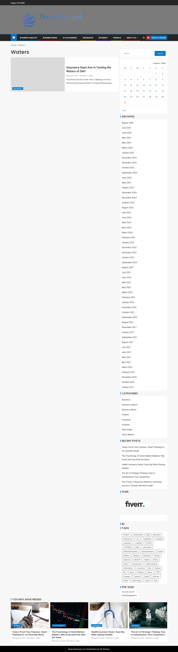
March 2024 (127, 232)
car (137, 539)
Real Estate (127, 429)
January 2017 (128, 387)
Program (126, 576)
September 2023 (129, 262)
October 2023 (128, 257)
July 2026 (126, 128)
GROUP (137, 559)
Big (148, 534)
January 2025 (128, 187)
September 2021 (129, 337)
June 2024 (126, 217)
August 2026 (127, 123)
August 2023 (127, 267)
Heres (155, 559)
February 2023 (128, 297)
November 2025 (129, 162)
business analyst (28, 37)
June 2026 (126, 133)
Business (103, 37)
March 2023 (127, 292)
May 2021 (126, 357)
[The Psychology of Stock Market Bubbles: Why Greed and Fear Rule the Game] (69, 615)
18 (131, 91)
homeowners (137, 564)
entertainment (148, 551)
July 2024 (126, 212)
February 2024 (128, 237)
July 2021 (126, 347)
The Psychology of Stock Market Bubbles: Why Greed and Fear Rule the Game (68, 635)
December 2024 (129, 192)
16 (162, 85)
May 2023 (126, 282)
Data (137, 547)
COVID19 (127, 547)
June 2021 (126, 352)
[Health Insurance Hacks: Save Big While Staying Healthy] (109, 615)
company (159, 539)
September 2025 (129, 172)
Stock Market (70, 37)
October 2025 (128, 167)
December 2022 (129, 307)
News (150, 572)
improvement (151, 564)
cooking (138, 543)
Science (137, 576)
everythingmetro (129, 595)
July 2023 (126, 272)
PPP (158, 572)
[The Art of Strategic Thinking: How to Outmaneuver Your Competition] (148, 615)
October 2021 (128, 332)
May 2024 (126, 222)
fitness (157, 555)
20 (144, 91)
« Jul (124, 110)
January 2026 (128, 153)
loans (132, 572)
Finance (117, 37)
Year (155, 580)
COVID (148, 543)
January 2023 (128, 302)
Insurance (88, 37)
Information (128, 568)
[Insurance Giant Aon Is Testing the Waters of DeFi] (38, 74)
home (125, 564)
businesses (128, 539)
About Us (131, 37)
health (146, 559)
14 (150, 85)
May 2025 (126, 182)
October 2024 (128, 202)
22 (156, 91)
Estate (160, 551)
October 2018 (128, 382)
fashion (126, 555)
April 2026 (126, 142)
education (147, 547)
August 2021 (127, 342)
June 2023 (126, 277)
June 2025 (126, 177)
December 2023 (129, 247)
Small (146, 576)
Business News (50, 37)
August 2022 (127, 322)
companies (147, 539)
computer (127, 543)
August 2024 (127, 207)
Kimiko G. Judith (87, 76)
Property (126, 424)
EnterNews (92, 649)
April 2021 (126, 362)
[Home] (13, 37)
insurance (141, 568)
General (126, 559)
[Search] (143, 37)
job (150, 568)
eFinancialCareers (130, 551)
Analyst (126, 534)
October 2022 (128, 312)
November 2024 (129, 197)
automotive (138, 534)
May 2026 (126, 137)
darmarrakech (128, 591)
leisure (158, 568)
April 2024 (126, 227)
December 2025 (129, 157)
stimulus (155, 576)
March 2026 (127, 148)
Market (141, 572)
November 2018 (129, 377)
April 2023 (126, 287)
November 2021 (129, 327)
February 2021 (128, 372)
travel (147, 580)
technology (136, 580)
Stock (125, 580)
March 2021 (127, 367)
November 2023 (129, 252)
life (124, 572)
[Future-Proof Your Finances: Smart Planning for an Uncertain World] (30, 615)
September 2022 (129, 317)
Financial (146, 555)
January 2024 (128, 242)
